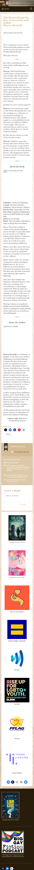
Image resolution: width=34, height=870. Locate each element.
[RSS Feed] (21, 782)
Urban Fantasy (18, 469)
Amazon (6, 214)
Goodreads (15, 219)
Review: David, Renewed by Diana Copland (16, 480)
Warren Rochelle (12, 462)
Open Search (30, 9)
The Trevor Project (17, 612)
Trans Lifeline (17, 773)
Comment (23, 504)
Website (22, 418)
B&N (14, 214)
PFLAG (17, 738)
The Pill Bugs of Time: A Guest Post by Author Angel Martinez (17, 476)
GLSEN (17, 704)
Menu (7, 9)
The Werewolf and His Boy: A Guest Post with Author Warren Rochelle (16, 21)
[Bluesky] (25, 782)
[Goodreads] (17, 782)
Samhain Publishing (20, 212)
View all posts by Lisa (21, 452)
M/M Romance (12, 465)
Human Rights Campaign (17, 641)
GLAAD (17, 670)
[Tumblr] (12, 782)
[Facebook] (8, 782)
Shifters (9, 469)
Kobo (20, 214)
